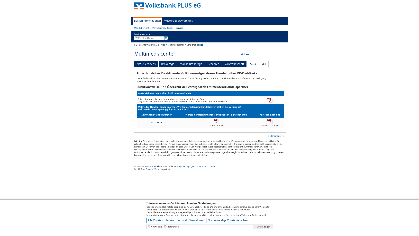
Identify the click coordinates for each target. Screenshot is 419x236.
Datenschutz (172, 215)
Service (179, 27)
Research (213, 64)
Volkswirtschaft (234, 64)
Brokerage (167, 64)
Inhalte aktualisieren (241, 54)
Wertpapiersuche (142, 34)
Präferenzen (173, 226)
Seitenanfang (274, 136)
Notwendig (156, 226)
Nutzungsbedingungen (184, 166)
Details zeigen (263, 226)
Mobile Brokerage (191, 64)
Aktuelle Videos (146, 64)
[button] (141, 28)
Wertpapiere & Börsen (162, 27)
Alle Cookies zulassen (161, 220)
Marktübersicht (141, 27)
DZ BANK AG (147, 166)
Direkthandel (258, 64)
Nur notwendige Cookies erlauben (228, 220)
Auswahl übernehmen (191, 220)
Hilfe (213, 166)
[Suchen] (166, 38)
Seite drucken (247, 54)
